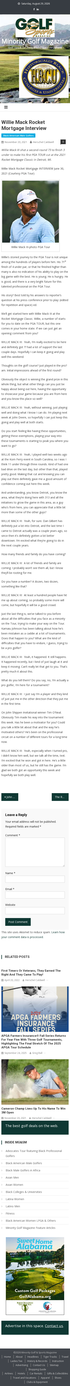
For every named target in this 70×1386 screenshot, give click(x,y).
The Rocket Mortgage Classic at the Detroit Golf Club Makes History (61, 797)
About (19, 1356)
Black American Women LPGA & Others (31, 1220)
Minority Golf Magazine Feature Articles (30, 1228)
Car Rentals (36, 1373)
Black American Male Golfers (18, 135)
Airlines (9, 1373)
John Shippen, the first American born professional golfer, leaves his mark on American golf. (12, 797)
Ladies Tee (16, 1361)
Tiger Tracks (50, 1356)
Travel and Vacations (24, 1377)
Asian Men (12, 1177)
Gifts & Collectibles (57, 1373)
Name (10, 873)
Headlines (32, 1356)
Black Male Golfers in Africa (23, 1170)
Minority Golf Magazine (35, 41)
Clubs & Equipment (37, 1382)
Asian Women (14, 1185)
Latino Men (13, 1206)
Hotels (21, 1373)
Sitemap (54, 1365)
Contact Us (39, 1365)
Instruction (58, 1361)
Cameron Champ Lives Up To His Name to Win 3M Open (33, 1110)
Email (9, 889)
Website (10, 905)
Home (7, 1356)
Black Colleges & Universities (24, 1192)
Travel (65, 1356)
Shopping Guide (37, 1369)
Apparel (45, 1377)
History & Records (37, 1361)
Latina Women (15, 1199)
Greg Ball (37, 1053)
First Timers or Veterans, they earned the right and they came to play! (31, 972)
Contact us (54, 1325)
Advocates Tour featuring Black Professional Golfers (34, 1153)
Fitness (10, 1213)
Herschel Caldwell (43, 142)
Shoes (58, 1377)
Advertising (22, 1365)
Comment (12, 835)
